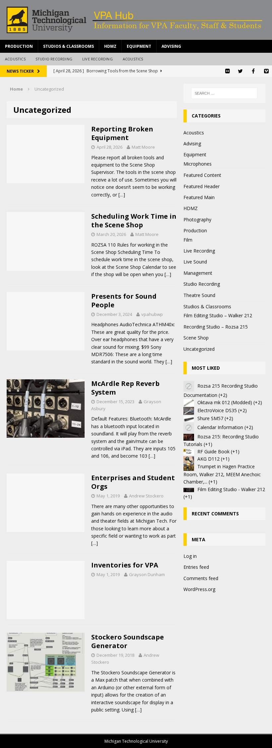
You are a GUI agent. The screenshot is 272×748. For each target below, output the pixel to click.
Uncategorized (199, 349)
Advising (171, 46)
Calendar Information (220, 427)
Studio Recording (53, 58)
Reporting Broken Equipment (122, 133)
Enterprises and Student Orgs (133, 482)
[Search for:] (224, 93)
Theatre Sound (199, 295)
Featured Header (201, 186)
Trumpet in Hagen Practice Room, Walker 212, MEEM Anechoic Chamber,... (222, 474)
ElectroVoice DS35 (217, 410)
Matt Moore (143, 147)
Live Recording (97, 58)
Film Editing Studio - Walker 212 (231, 489)
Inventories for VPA (124, 565)
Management (197, 273)
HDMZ (110, 46)
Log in (190, 556)
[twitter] (240, 71)
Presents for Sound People (124, 300)
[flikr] (227, 71)
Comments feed (200, 578)
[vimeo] (266, 71)
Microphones (197, 164)
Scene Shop (196, 338)
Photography (197, 219)
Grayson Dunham (147, 574)
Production (19, 46)
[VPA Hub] (136, 20)
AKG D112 (208, 459)
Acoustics (15, 58)
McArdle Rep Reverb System (125, 388)
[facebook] (253, 71)
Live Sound (195, 262)
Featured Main (199, 197)
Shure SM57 (210, 418)
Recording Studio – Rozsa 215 (215, 327)
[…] (121, 194)
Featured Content (202, 175)
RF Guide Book (213, 451)
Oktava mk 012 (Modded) (224, 402)
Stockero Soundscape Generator (127, 641)
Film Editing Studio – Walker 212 (217, 315)
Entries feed (196, 567)
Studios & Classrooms (68, 46)
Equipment (139, 46)
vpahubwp (152, 314)
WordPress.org (199, 589)
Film (187, 240)
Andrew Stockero (146, 496)
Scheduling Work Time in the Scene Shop (133, 220)
